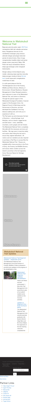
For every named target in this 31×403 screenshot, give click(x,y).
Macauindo (6, 390)
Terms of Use (6, 365)
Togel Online (6, 401)
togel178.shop (7, 388)
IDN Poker (25, 47)
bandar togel (6, 397)
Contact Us (14, 363)
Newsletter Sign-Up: (17, 367)
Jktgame (5, 391)
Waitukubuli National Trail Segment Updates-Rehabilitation (21, 275)
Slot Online (3, 379)
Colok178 (6, 393)
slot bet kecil (6, 399)
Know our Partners (6, 363)
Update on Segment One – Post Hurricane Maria (22, 305)
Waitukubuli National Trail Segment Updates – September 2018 (15, 258)
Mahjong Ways (4, 376)
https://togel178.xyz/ (8, 386)
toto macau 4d (7, 395)
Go (15, 374)
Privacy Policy (21, 363)
